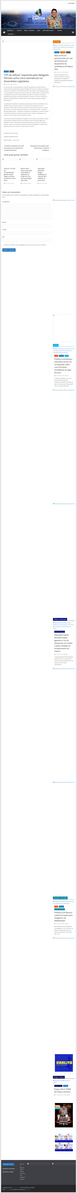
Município (63, 52)
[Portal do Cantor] (38, 9)
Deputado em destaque (59, 631)
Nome (4, 222)
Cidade (56, 355)
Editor (16, 84)
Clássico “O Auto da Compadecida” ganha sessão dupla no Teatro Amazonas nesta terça (9, 174)
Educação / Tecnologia (59, 909)
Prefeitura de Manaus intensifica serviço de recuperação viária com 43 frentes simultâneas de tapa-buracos (63, 366)
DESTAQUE (57, 52)
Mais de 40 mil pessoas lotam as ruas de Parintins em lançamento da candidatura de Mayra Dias (63, 62)
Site (3, 237)
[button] (14, 30)
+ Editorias (10, 34)
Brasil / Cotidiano (29, 30)
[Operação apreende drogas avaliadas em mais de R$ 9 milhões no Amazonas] (43, 159)
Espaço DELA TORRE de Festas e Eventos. (62, 1090)
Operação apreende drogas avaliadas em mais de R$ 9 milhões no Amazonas (42, 174)
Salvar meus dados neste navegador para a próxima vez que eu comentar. (25, 245)
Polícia (66, 355)
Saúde (38, 30)
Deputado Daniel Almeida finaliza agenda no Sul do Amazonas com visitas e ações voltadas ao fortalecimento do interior (63, 643)
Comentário (6, 202)
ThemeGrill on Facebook (8, 1168)
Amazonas (10, 30)
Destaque (6, 71)
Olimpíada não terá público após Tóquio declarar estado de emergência (39, 148)
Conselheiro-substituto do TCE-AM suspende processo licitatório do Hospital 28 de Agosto (14, 148)
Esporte (59, 30)
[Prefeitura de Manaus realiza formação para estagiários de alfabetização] (64, 902)
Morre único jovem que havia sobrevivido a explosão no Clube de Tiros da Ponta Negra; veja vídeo (26, 174)
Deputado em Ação (48, 30)
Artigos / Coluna (58, 1085)
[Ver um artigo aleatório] (73, 32)
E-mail (4, 229)
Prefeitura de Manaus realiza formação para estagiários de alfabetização (63, 916)
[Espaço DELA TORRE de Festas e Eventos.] (64, 1081)
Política (19, 30)
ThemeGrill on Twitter (8, 1172)
